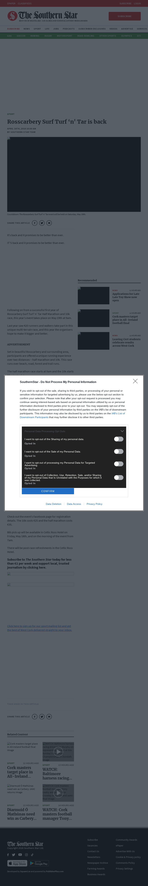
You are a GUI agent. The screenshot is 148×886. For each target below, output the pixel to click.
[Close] (136, 382)
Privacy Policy (94, 503)
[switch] (118, 439)
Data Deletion (53, 503)
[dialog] (74, 443)
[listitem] (74, 431)
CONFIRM (48, 491)
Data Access (74, 503)
